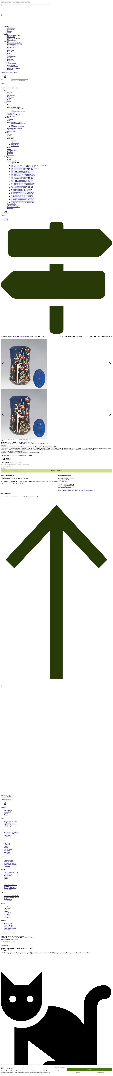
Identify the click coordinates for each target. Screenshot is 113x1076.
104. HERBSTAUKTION (11, 872)
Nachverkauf (10, 29)
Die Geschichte (15, 146)
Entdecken (7, 62)
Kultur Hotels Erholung (13, 68)
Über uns (6, 49)
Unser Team (10, 50)
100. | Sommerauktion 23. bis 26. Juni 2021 (22, 186)
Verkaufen (6, 41)
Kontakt (9, 53)
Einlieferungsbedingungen (17, 126)
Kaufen (6, 34)
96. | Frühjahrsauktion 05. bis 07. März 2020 (22, 198)
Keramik (26, 336)
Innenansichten (14, 144)
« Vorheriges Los (5, 439)
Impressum (10, 59)
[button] (3, 1067)
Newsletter (10, 57)
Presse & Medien (11, 65)
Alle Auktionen (11, 28)
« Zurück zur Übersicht (25, 439)
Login (8, 100)
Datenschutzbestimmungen (59, 1067)
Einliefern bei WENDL (7, 797)
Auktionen (7, 26)
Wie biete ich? (11, 37)
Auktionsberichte (11, 63)
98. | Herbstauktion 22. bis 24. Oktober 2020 (22, 192)
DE (5, 75)
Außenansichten (15, 143)
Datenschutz (10, 60)
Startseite (15, 336)
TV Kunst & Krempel (13, 66)
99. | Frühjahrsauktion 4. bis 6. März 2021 (22, 189)
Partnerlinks (10, 69)
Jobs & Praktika (11, 56)
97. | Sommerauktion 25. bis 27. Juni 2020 (22, 195)
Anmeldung (4, 72)
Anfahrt (9, 54)
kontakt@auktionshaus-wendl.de (9, 939)
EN (5, 77)
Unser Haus (10, 51)
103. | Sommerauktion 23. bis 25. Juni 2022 (22, 177)
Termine (9, 31)
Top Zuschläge (11, 46)
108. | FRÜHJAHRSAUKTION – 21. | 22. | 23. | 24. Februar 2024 (28, 165)
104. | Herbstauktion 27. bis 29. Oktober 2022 (23, 174)
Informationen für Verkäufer (14, 43)
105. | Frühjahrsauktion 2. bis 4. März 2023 (22, 171)
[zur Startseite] (25, 13)
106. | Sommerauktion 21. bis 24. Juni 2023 (22, 169)
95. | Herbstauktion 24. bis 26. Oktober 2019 (22, 201)
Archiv (9, 32)
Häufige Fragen (11, 40)
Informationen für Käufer (13, 35)
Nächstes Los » (14, 439)
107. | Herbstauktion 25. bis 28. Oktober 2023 (23, 166)
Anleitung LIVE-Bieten (13, 38)
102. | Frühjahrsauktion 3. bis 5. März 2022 (22, 180)
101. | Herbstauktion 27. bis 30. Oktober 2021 (23, 183)
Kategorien (21, 336)
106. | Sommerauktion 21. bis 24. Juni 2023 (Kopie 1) (25, 168)
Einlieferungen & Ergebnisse (14, 44)
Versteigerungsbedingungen (18, 111)
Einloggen (56, 471)
